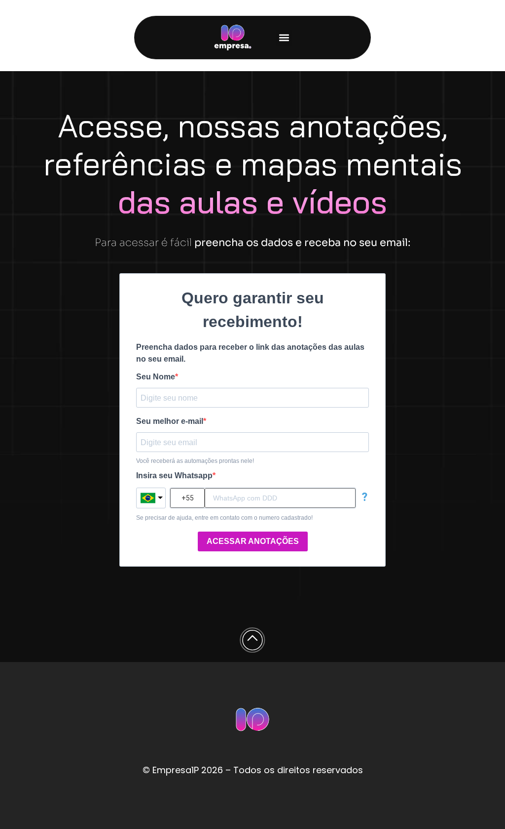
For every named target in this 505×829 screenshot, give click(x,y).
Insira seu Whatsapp (174, 476)
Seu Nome (155, 377)
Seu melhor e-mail (169, 421)
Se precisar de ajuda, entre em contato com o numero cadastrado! (224, 518)
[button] (284, 38)
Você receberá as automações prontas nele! (195, 461)
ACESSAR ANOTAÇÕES (253, 541)
